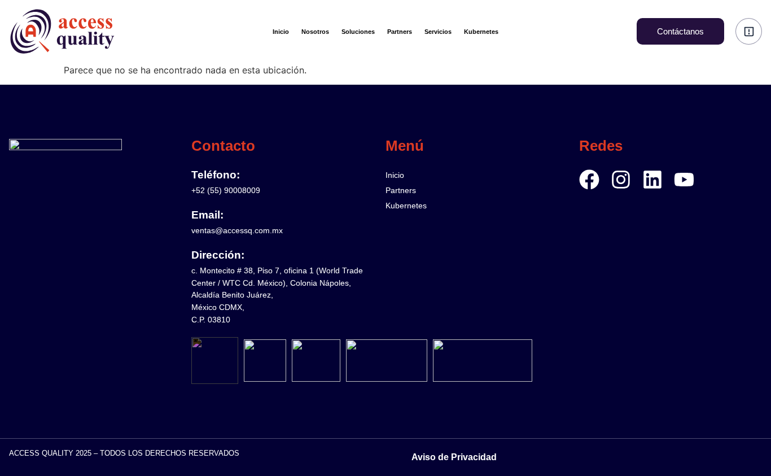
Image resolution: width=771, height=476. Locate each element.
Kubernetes (481, 31)
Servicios (438, 31)
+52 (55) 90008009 (225, 190)
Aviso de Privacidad (454, 457)
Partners (399, 31)
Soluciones (358, 31)
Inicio (281, 31)
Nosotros (315, 31)
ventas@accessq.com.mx (237, 230)
